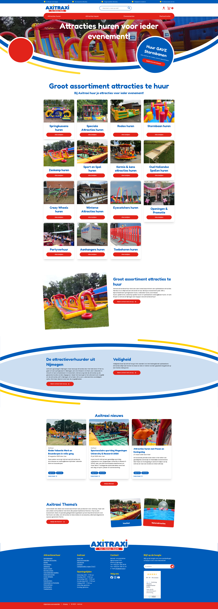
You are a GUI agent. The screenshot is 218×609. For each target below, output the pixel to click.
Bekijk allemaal (109, 484)
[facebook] (111, 577)
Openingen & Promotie (51, 583)
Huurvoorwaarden (83, 560)
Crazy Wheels (48, 577)
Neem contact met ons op (125, 302)
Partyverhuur (48, 585)
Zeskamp (47, 567)
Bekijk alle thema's (56, 522)
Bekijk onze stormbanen (153, 62)
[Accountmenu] (164, 8)
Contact (80, 565)
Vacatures (80, 562)
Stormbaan (48, 565)
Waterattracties (159, 523)
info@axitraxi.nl (120, 569)
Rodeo (46, 562)
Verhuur (51, 448)
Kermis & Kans (48, 571)
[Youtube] (118, 577)
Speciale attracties (50, 560)
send (173, 566)
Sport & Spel (48, 569)
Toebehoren (48, 589)
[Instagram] (115, 577)
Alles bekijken (59, 135)
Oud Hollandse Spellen (51, 573)
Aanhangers (48, 587)
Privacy (65, 604)
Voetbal (126, 523)
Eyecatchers (48, 581)
